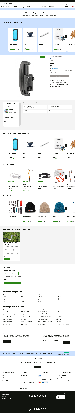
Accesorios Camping (58, 56)
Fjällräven (40, 294)
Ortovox (4, 296)
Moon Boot (23, 298)
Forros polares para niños (43, 311)
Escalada (28, 6)
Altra (21, 294)
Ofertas (72, 6)
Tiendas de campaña (7, 319)
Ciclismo (44, 6)
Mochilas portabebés (25, 324)
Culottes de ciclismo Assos (61, 309)
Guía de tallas (68, 70)
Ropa (2, 6)
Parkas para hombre (7, 316)
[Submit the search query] (63, 4)
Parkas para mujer (7, 311)
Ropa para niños (41, 309)
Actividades (51, 6)
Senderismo (15, 6)
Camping (52, 56)
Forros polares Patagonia (43, 314)
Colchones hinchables (7, 321)
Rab (4, 298)
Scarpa (39, 298)
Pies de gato (23, 319)
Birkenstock (58, 299)
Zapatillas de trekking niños (26, 321)
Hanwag (57, 298)
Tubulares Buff (58, 321)
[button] (26, 77)
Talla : (51, 70)
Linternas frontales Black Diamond (45, 321)
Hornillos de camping (25, 309)
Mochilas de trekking (25, 311)
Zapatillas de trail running (26, 316)
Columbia (40, 296)
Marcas (66, 6)
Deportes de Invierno (35, 7)
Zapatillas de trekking (25, 314)
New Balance (58, 296)
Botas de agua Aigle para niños (44, 313)
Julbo (57, 294)
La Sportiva (5, 299)
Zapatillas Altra (58, 319)
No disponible (59, 76)
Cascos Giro (58, 311)
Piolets (22, 313)
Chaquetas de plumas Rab (61, 313)
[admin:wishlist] (70, 76)
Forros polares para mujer (8, 313)
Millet (22, 296)
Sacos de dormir (6, 324)
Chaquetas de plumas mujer (9, 309)
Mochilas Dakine (41, 324)
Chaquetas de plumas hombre (9, 314)
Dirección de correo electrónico (50, 340)
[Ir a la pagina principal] (50, 56)
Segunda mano (60, 7)
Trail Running (22, 7)
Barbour (22, 301)
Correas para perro (59, 316)
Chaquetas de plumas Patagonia (62, 324)
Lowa (4, 301)
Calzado (8, 6)
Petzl (51, 58)
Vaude (39, 299)
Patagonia (5, 294)
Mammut (40, 301)
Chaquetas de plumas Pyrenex (44, 316)
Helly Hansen (23, 299)
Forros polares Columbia (43, 319)
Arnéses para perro (59, 314)
